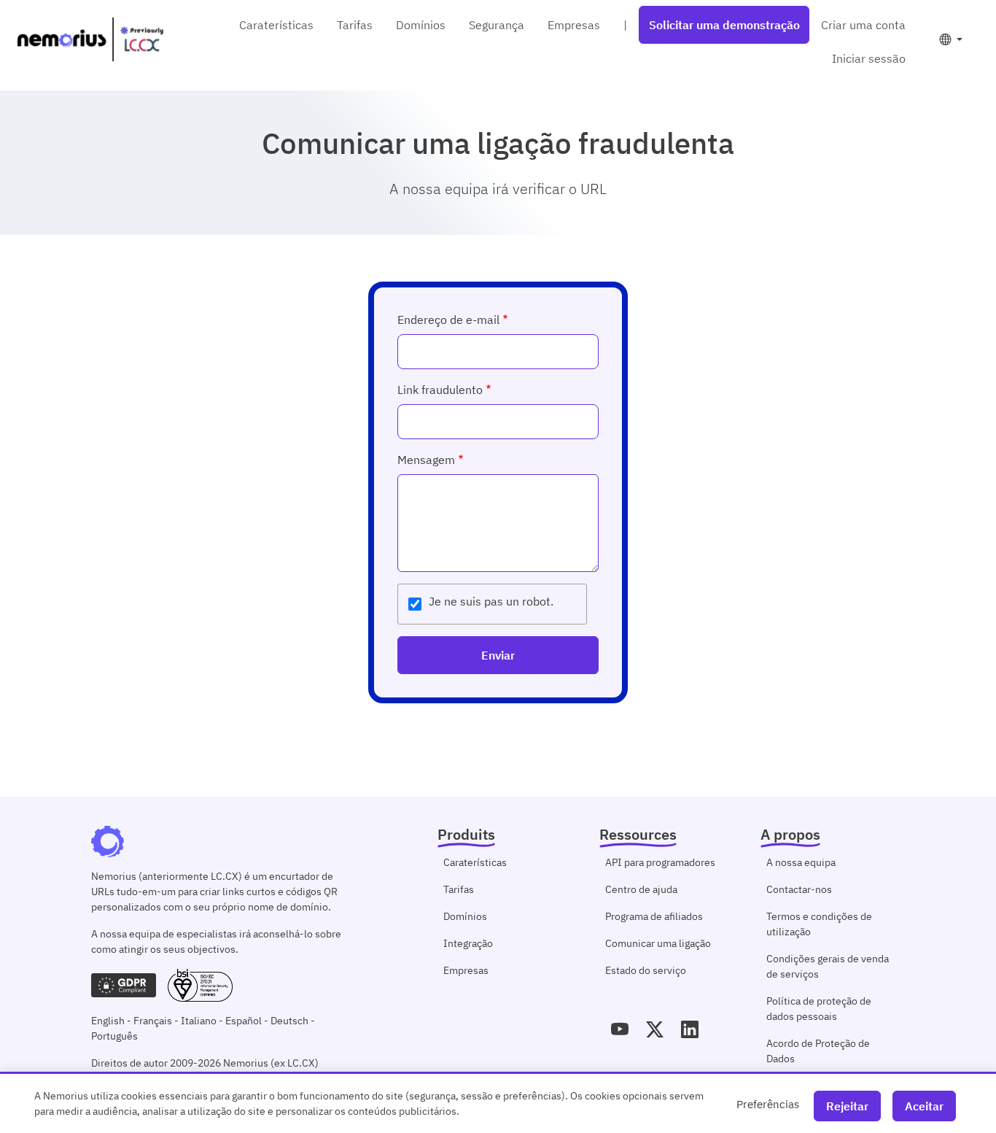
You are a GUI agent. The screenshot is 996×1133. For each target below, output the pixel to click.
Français (152, 1020)
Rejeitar (847, 1106)
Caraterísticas (276, 25)
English (108, 1020)
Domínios (421, 25)
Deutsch (289, 1020)
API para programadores (660, 862)
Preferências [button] (767, 1104)
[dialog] (498, 1102)
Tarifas (355, 25)
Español (243, 1020)
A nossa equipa (801, 862)
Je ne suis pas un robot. (491, 601)
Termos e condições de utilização (819, 924)
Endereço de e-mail (448, 319)
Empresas (574, 25)
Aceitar (924, 1106)
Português (114, 1036)
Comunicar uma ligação (658, 943)
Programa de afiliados (654, 916)
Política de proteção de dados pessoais (818, 1008)
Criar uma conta (863, 25)
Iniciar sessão (869, 58)
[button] (951, 39)
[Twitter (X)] (655, 1029)
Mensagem (426, 459)
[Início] (90, 39)
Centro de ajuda (641, 889)
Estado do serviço (645, 970)
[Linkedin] (690, 1029)
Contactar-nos (799, 889)
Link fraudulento (440, 389)
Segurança (496, 25)
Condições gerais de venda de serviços (827, 966)
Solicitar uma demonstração (724, 25)
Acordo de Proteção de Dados (818, 1051)
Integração (468, 943)
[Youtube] (620, 1029)
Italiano (199, 1020)
